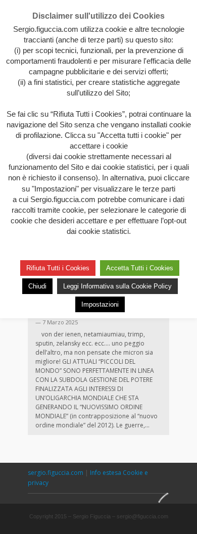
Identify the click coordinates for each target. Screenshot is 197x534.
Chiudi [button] (37, 286)
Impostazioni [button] (100, 304)
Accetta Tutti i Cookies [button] (139, 268)
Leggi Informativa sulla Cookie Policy (117, 286)
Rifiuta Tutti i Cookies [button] (57, 268)
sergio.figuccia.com (56, 472)
